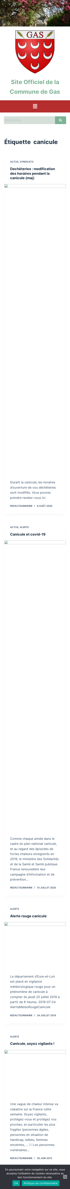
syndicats (26, 161)
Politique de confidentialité (41, 1183)
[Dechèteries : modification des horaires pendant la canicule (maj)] (35, 329)
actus (14, 161)
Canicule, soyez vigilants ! (32, 1044)
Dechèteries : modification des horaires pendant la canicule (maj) (32, 173)
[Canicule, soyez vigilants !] (35, 1073)
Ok (16, 1183)
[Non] (65, 1177)
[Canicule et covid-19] (35, 685)
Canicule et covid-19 (28, 534)
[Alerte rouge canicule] (35, 945)
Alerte (24, 527)
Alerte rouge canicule (28, 916)
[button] (35, 106)
